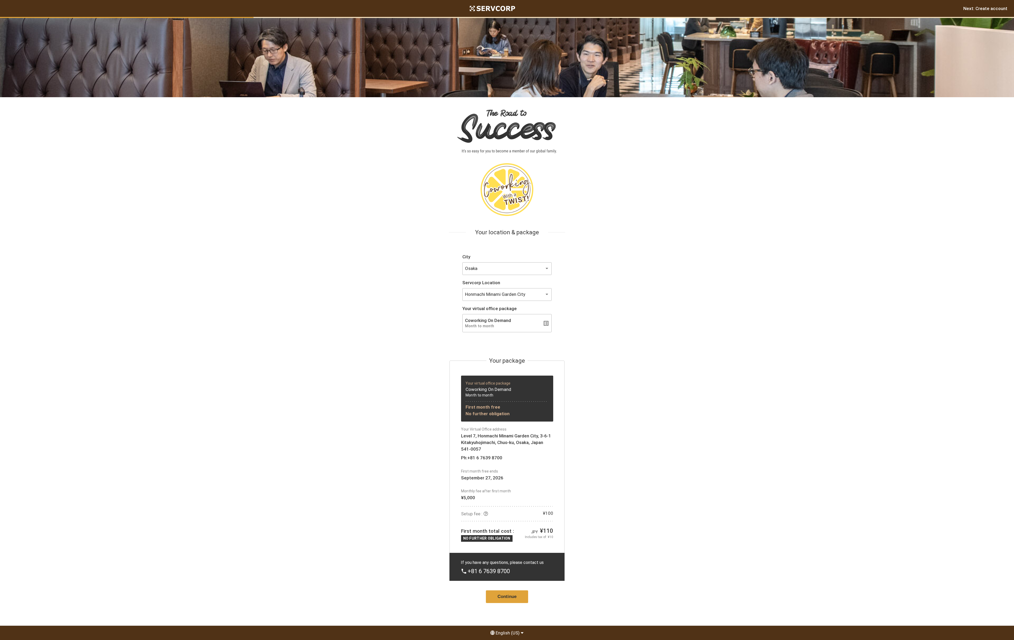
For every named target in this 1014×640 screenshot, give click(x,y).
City (466, 256)
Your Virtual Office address (483, 429)
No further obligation (488, 413)
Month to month (479, 395)
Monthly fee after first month (486, 491)
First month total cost (486, 531)
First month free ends (479, 471)
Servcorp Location (481, 282)
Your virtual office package (489, 308)
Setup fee (470, 513)
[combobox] (507, 268)
